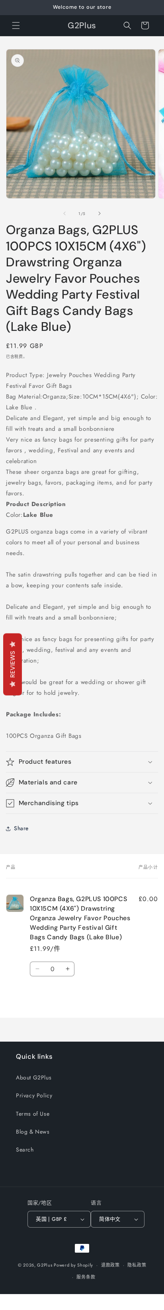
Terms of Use (32, 1114)
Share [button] (21, 828)
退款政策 (110, 1265)
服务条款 (85, 1277)
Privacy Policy (34, 1095)
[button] (16, 25)
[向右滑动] (99, 213)
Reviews (12, 664)
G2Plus (44, 1265)
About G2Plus (33, 1077)
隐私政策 (136, 1265)
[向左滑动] (64, 213)
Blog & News (33, 1132)
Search (25, 1150)
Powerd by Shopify (73, 1265)
